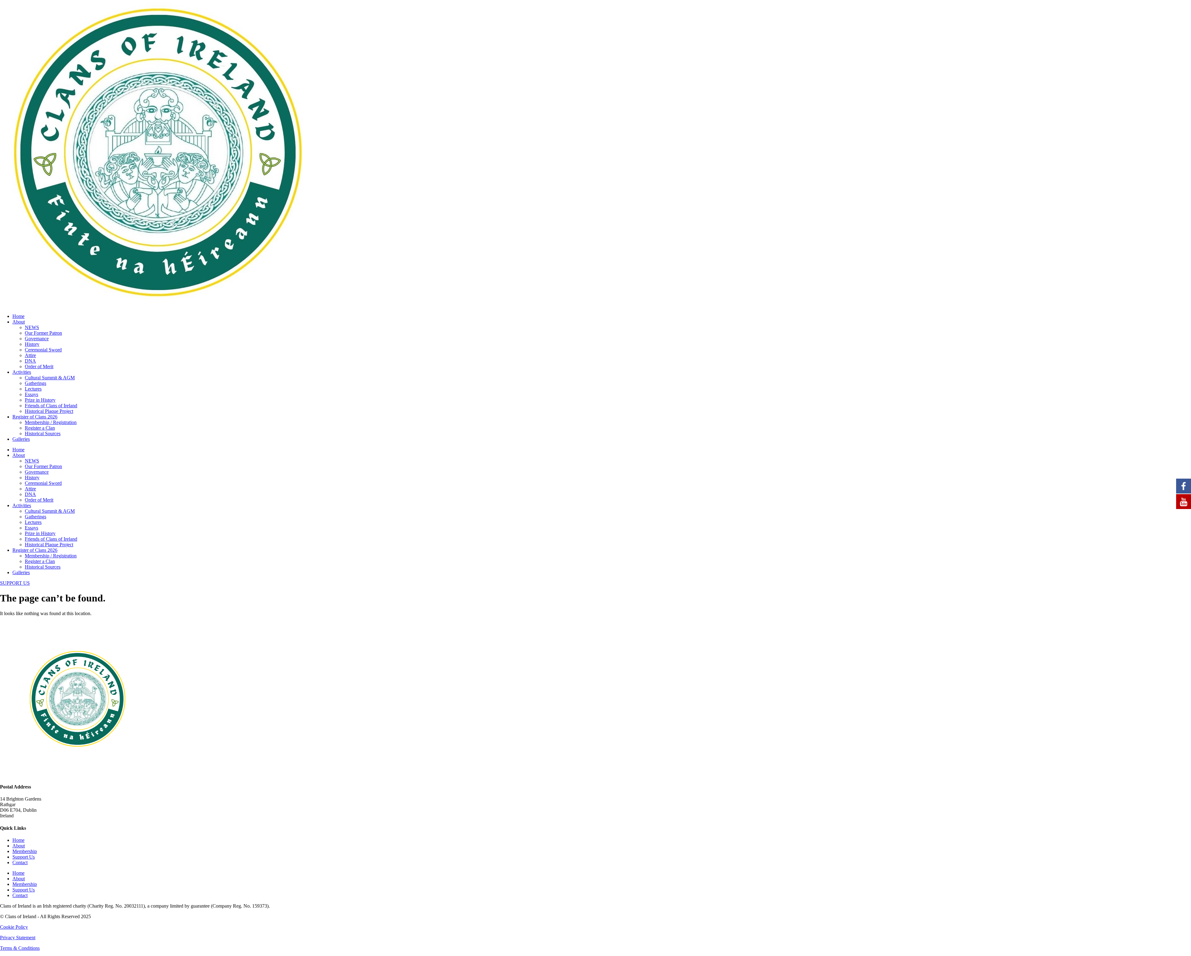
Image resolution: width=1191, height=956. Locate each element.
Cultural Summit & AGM (50, 377)
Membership (24, 851)
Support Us (23, 857)
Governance (37, 338)
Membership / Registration (51, 422)
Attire (30, 355)
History (32, 344)
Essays (31, 394)
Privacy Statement (17, 937)
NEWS (32, 327)
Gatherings (35, 383)
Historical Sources (42, 433)
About (18, 321)
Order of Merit (39, 366)
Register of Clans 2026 (34, 416)
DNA (30, 361)
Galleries (21, 439)
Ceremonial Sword (43, 349)
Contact (20, 862)
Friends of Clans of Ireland (51, 405)
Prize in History (40, 400)
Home (18, 316)
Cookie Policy (14, 927)
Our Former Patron (43, 333)
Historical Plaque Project (49, 411)
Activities (21, 372)
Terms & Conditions (20, 948)
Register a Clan (40, 428)
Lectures (33, 388)
